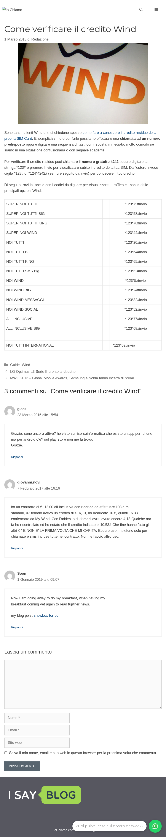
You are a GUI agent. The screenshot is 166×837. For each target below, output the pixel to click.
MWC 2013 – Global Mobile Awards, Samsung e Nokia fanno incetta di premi (72, 378)
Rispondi (17, 457)
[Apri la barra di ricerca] (141, 9)
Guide (15, 365)
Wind (26, 365)
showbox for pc (46, 615)
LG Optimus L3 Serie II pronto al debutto (42, 372)
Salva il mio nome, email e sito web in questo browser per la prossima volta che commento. (83, 753)
